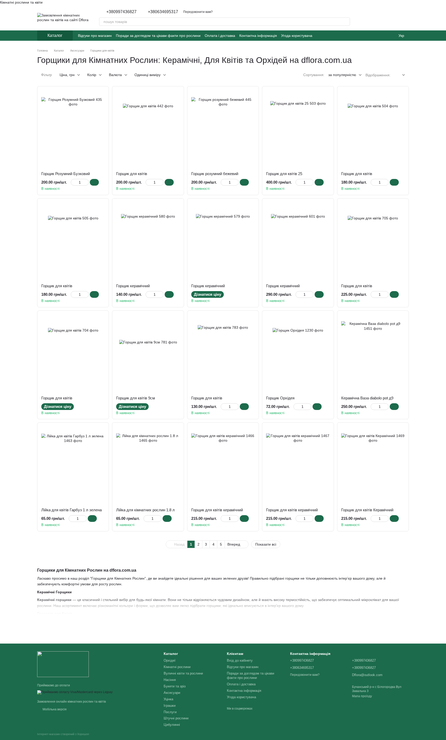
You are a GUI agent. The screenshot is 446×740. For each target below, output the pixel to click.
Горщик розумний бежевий (214, 173)
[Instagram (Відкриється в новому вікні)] (319, 36)
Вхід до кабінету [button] (240, 660)
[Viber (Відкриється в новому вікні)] (350, 36)
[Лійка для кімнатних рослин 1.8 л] (148, 465)
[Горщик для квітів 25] (298, 129)
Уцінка (168, 699)
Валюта (115, 75)
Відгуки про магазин (95, 36)
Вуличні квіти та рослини (183, 673)
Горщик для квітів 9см (135, 398)
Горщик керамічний (133, 286)
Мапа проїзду (362, 696)
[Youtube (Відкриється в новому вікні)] (338, 36)
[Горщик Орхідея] (298, 353)
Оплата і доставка (220, 36)
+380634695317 (163, 12)
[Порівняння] (391, 17)
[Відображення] (400, 75)
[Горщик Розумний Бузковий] (73, 129)
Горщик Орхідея (280, 398)
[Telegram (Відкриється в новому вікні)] (344, 36)
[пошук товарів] (346, 22)
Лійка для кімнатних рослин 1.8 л (145, 510)
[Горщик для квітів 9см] (148, 353)
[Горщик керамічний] (148, 241)
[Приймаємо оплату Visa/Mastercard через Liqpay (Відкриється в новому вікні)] (75, 692)
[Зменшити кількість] (73, 182)
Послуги (170, 712)
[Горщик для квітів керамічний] (223, 465)
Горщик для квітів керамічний (217, 510)
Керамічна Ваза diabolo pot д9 (367, 398)
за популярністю (342, 75)
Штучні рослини (176, 718)
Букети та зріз (175, 686)
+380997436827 (121, 12)
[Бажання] (378, 17)
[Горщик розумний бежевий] (223, 129)
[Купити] (94, 182)
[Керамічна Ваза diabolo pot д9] (373, 353)
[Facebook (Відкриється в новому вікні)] (332, 36)
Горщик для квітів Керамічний (367, 510)
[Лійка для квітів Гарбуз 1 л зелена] (73, 465)
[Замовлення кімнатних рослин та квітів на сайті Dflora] (63, 664)
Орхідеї (170, 660)
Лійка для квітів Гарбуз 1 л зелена (71, 510)
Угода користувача (296, 36)
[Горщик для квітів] (148, 129)
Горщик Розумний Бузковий (65, 173)
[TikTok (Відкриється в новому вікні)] (326, 36)
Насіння (170, 680)
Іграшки (170, 706)
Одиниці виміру (147, 75)
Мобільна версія (54, 709)
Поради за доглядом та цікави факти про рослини (158, 36)
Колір (91, 75)
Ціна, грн (67, 75)
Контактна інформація (258, 36)
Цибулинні (172, 725)
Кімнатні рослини (177, 667)
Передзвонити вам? (198, 12)
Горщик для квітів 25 (284, 173)
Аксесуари (172, 693)
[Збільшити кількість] (86, 182)
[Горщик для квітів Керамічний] (373, 465)
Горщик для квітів (131, 173)
